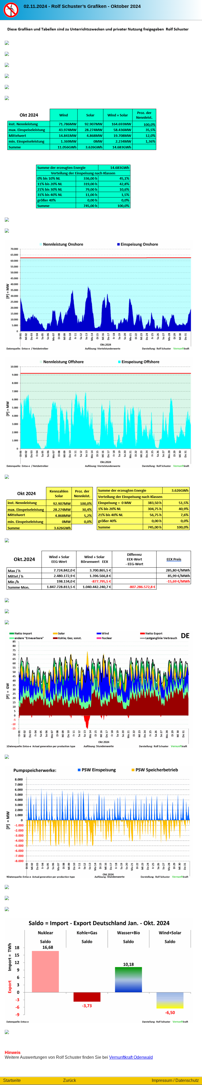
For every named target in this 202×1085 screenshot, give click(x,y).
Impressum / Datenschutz (175, 1080)
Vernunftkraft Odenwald (131, 1057)
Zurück (69, 1080)
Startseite (12, 1080)
